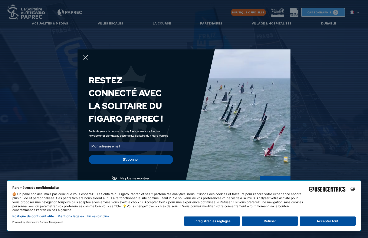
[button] (85, 57)
